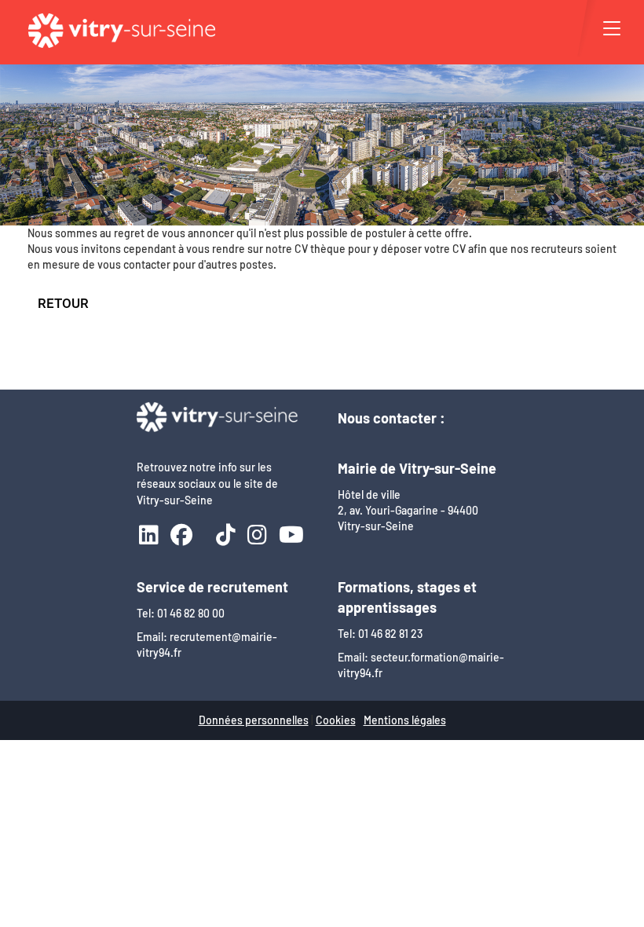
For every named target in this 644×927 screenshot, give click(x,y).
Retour (63, 303)
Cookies (336, 720)
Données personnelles (254, 720)
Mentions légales (405, 720)
